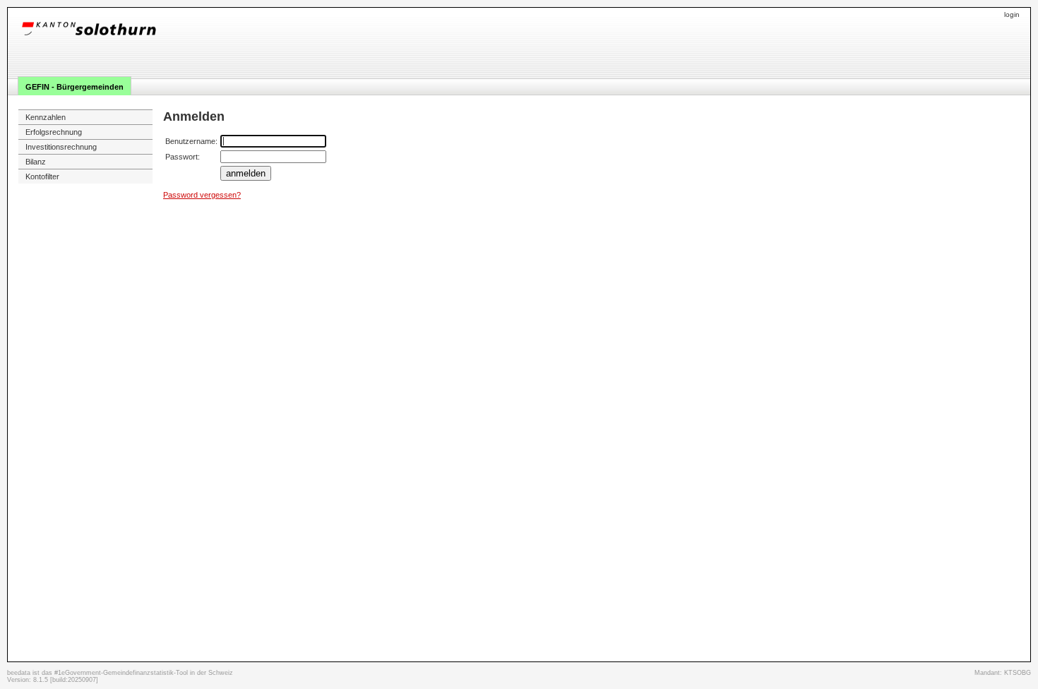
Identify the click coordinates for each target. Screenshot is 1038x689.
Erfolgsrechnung (53, 132)
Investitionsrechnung (61, 147)
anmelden (246, 173)
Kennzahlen (45, 117)
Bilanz (35, 161)
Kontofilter (42, 176)
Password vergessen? (202, 195)
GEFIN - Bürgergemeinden (74, 87)
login (1012, 14)
